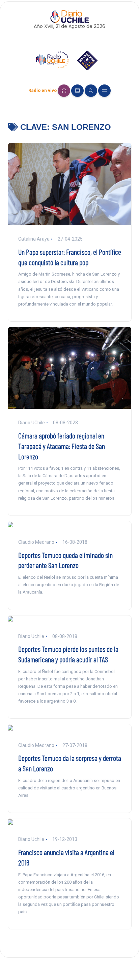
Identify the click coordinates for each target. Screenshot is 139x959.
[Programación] (77, 90)
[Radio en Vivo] (64, 90)
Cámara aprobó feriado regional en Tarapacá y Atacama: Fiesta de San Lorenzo (61, 446)
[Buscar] (91, 90)
